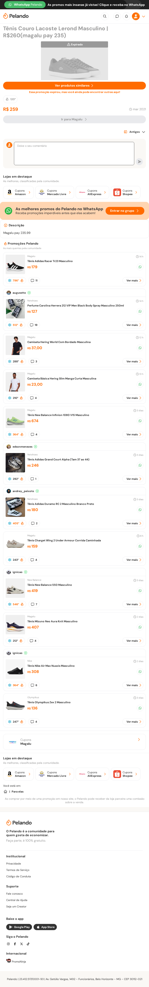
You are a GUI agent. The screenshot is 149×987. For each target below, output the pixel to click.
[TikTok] (29, 944)
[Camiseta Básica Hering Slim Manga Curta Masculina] (15, 390)
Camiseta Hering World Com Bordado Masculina (59, 342)
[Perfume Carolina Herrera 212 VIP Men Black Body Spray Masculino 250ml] (15, 317)
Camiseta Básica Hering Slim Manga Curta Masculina (61, 378)
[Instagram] (9, 944)
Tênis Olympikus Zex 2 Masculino (49, 702)
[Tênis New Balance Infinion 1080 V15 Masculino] (15, 427)
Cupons (25, 742)
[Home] (5, 791)
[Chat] (117, 16)
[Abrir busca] (105, 16)
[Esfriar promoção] (9, 280)
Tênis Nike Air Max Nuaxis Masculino (51, 666)
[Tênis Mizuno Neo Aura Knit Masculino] (15, 633)
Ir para (71, 119)
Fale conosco (14, 893)
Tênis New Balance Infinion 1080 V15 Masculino (58, 415)
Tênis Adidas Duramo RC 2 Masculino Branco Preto (60, 504)
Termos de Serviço (17, 870)
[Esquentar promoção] (22, 280)
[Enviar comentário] (139, 161)
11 (36, 280)
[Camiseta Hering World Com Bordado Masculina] (15, 354)
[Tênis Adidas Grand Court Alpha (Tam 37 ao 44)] (15, 471)
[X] (22, 944)
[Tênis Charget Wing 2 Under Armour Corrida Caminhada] (15, 552)
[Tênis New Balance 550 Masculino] (15, 597)
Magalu (31, 256)
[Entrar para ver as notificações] (126, 16)
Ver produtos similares (72, 85)
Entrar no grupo (122, 211)
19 (36, 325)
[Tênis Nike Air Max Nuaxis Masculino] (15, 678)
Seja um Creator (16, 906)
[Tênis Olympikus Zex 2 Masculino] (15, 714)
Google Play (22, 927)
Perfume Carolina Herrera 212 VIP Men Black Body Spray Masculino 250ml (75, 305)
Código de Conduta (18, 876)
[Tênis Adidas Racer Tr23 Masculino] (15, 273)
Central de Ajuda (16, 900)
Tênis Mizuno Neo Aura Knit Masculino (52, 621)
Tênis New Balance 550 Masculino (49, 585)
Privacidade (13, 863)
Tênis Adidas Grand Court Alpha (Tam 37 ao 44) (58, 459)
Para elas (17, 791)
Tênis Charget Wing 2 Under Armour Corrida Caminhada (64, 540)
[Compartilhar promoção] (140, 267)
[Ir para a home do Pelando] (16, 16)
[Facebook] (16, 944)
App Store (48, 927)
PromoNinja (18, 961)
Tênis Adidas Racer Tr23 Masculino (50, 261)
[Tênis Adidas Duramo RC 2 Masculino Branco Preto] (15, 516)
